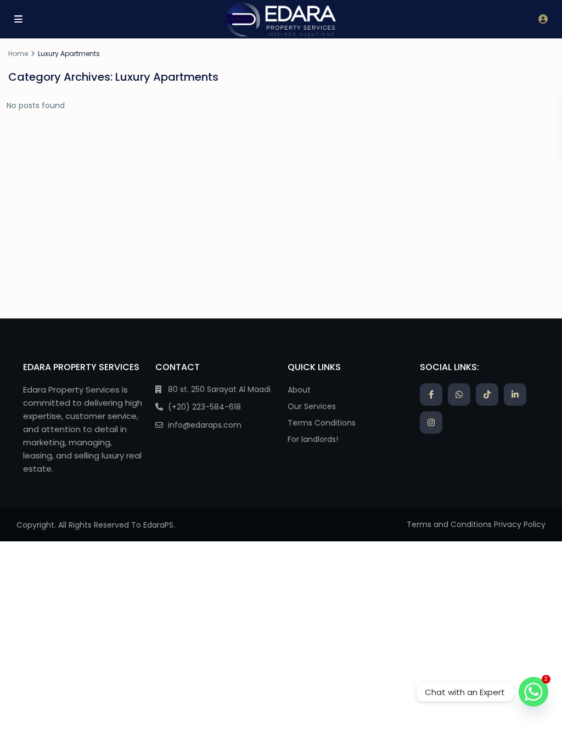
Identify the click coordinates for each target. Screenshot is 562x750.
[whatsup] (459, 394)
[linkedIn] (515, 394)
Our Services (312, 406)
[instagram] (431, 422)
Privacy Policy (520, 524)
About (299, 389)
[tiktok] (487, 394)
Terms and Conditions (449, 524)
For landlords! (313, 439)
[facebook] (431, 394)
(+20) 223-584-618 (204, 406)
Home (18, 53)
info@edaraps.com (204, 424)
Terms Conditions (322, 422)
